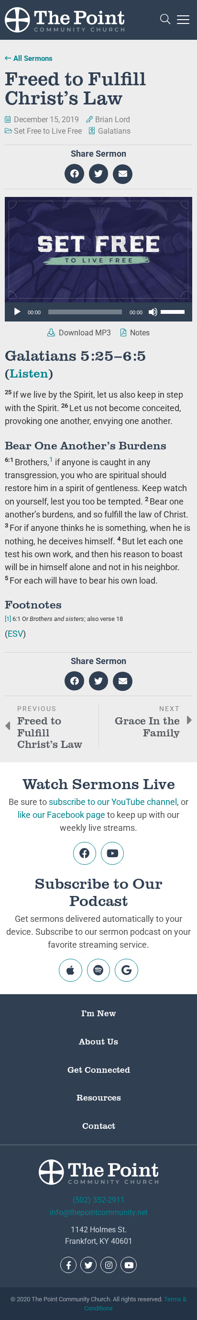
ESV (15, 634)
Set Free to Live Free (48, 131)
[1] (8, 618)
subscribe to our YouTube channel (113, 802)
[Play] (17, 312)
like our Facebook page (61, 815)
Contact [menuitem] (98, 1125)
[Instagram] (108, 1265)
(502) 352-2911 (99, 1200)
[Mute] (153, 312)
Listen (29, 372)
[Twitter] (88, 1265)
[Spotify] (98, 970)
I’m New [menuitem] (98, 1013)
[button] (165, 20)
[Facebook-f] (68, 1265)
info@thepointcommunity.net (99, 1212)
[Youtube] (112, 853)
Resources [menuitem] (99, 1097)
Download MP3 (84, 332)
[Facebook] (84, 853)
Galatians (114, 131)
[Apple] (70, 970)
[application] (98, 311)
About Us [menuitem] (98, 1041)
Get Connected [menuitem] (98, 1069)
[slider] (174, 311)
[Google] (126, 970)
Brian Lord (112, 119)
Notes (139, 332)
